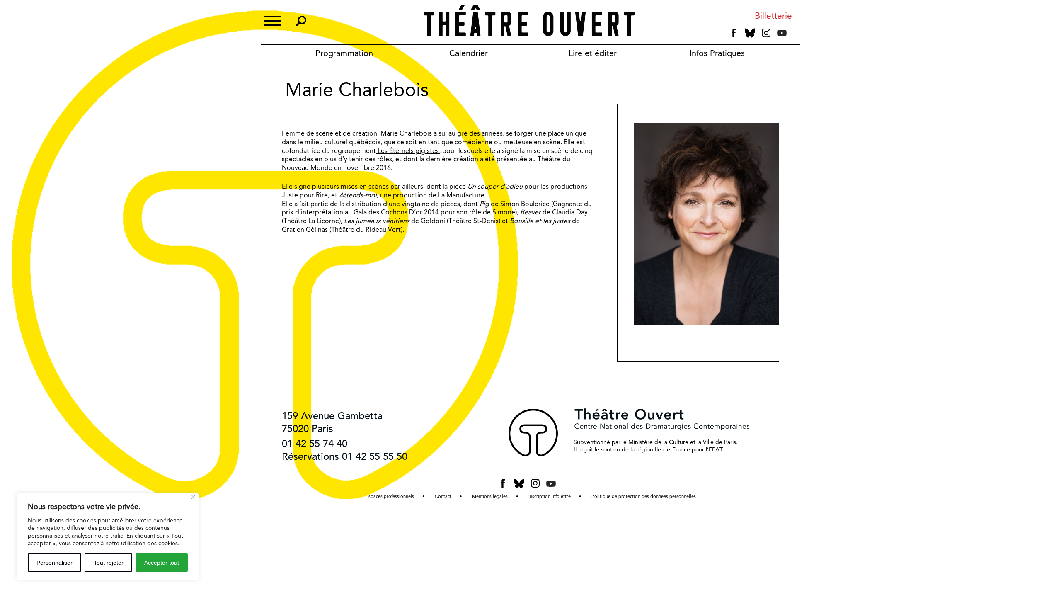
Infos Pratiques (717, 53)
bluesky (750, 33)
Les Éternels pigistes (407, 151)
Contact (443, 496)
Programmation (344, 53)
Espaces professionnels (390, 496)
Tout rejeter (109, 562)
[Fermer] (193, 497)
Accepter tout (161, 562)
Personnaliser (54, 562)
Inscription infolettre (549, 496)
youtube (782, 33)
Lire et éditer (593, 53)
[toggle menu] (272, 19)
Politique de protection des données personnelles (643, 496)
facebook (734, 33)
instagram (766, 33)
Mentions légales (490, 496)
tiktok (793, 35)
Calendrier (468, 53)
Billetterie (773, 16)
